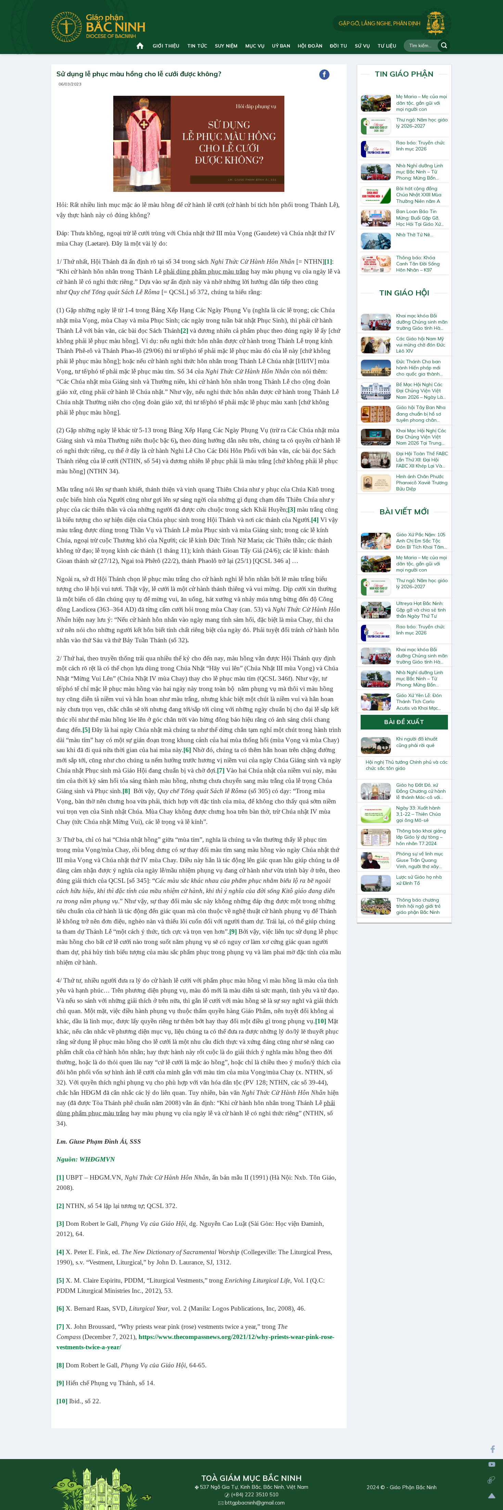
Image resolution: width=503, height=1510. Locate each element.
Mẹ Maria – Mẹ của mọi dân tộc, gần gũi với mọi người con (421, 102)
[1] (328, 261)
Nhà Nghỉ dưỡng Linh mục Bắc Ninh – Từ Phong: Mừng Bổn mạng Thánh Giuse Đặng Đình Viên (419, 171)
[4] (315, 519)
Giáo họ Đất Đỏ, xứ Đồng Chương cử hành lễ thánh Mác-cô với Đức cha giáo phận (421, 791)
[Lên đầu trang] (492, 1495)
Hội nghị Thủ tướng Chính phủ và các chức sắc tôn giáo (407, 765)
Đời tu (338, 46)
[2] (60, 1205)
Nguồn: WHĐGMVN (85, 1159)
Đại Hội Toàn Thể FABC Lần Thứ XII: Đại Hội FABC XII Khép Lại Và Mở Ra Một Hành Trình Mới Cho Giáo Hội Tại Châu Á (422, 459)
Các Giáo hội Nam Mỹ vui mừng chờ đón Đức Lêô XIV (420, 345)
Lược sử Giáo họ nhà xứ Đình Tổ (419, 880)
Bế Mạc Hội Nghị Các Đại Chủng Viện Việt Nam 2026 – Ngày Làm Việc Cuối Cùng (421, 390)
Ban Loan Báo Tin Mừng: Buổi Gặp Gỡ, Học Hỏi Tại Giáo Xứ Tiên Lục (418, 217)
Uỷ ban (281, 46)
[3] (291, 509)
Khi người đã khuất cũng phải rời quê (416, 742)
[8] (126, 791)
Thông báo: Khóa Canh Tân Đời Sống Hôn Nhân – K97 (418, 263)
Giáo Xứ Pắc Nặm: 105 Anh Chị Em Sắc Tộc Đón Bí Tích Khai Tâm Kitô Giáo (421, 540)
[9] (233, 931)
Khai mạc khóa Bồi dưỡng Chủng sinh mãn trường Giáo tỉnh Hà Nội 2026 (422, 322)
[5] (86, 729)
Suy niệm (226, 46)
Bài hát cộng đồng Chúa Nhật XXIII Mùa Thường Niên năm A (418, 194)
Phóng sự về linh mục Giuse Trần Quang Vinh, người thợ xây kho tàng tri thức (419, 860)
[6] (187, 749)
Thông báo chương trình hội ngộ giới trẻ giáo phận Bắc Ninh (418, 906)
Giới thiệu (166, 46)
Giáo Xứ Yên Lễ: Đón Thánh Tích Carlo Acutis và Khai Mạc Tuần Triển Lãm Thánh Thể (421, 701)
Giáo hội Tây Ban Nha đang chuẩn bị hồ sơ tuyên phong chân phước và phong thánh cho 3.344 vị (421, 413)
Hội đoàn (310, 46)
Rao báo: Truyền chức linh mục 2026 (420, 146)
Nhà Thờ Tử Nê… (414, 235)
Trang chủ (141, 45)
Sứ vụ (362, 46)
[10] (320, 1021)
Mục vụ (255, 46)
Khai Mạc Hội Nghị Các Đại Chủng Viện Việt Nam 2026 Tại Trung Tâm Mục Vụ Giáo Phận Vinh (421, 437)
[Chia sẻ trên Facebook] (324, 74)
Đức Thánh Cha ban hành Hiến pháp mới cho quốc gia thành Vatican (418, 367)
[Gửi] (444, 45)
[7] (220, 770)
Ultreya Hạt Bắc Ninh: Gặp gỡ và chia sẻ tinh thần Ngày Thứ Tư (421, 609)
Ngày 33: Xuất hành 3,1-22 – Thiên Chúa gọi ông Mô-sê (418, 814)
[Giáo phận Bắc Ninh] (98, 26)
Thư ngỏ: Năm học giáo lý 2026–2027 (422, 123)
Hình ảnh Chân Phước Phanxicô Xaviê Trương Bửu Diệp (422, 482)
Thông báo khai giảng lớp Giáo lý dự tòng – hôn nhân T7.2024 (421, 837)
